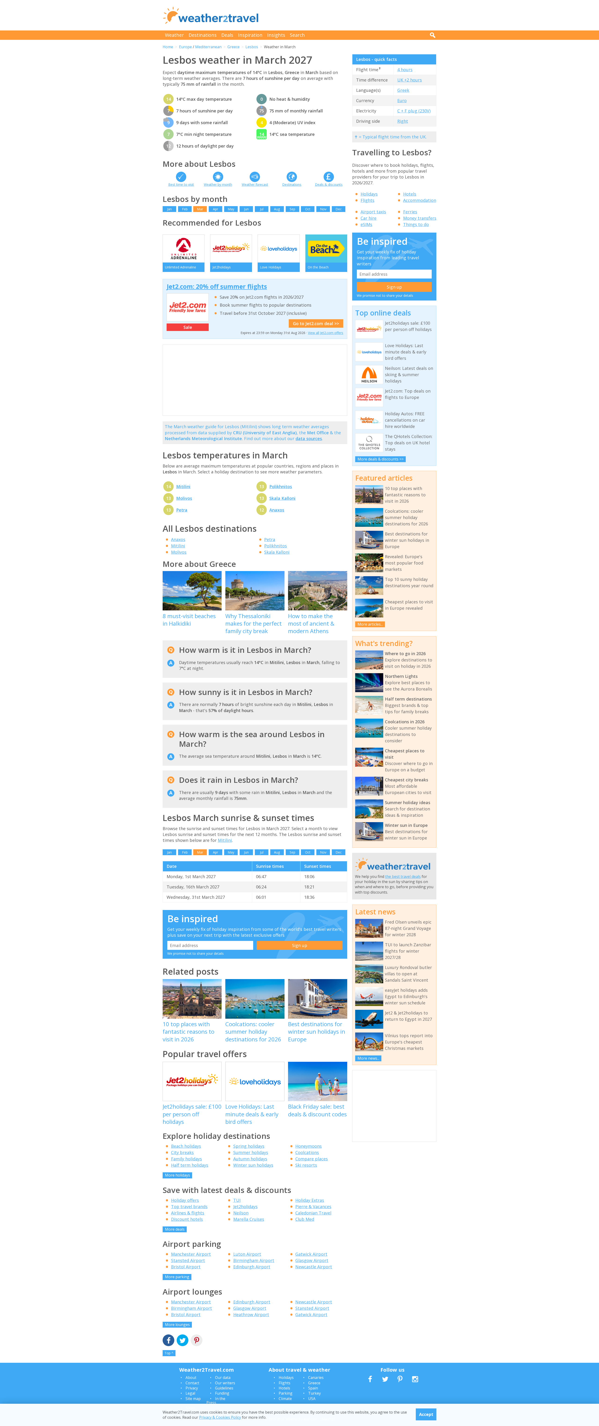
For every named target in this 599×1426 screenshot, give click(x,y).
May (231, 209)
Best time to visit (181, 184)
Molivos (184, 498)
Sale (187, 327)
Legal (190, 1393)
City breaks (182, 1152)
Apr (215, 209)
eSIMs (366, 224)
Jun (246, 209)
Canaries (316, 1377)
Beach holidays (186, 1146)
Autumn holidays (250, 1159)
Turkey (314, 1393)
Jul (261, 209)
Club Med (304, 1219)
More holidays (177, 1175)
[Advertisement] (351, 15)
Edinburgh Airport (251, 1267)
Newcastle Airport (313, 1267)
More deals (175, 1229)
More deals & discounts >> (381, 459)
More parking (177, 1276)
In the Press (215, 1400)
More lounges (177, 1324)
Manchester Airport (191, 1254)
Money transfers (419, 218)
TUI (237, 1200)
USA (311, 1398)
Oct (307, 209)
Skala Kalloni (282, 498)
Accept (426, 1414)
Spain (313, 1388)
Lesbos (251, 46)
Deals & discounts (329, 184)
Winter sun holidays (253, 1165)
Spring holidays (248, 1146)
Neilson (240, 1213)
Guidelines (224, 1388)
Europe (185, 46)
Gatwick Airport (311, 1254)
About (191, 1377)
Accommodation (419, 200)
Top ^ (168, 1353)
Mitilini (183, 486)
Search (297, 35)
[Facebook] (168, 1340)
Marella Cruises (248, 1219)
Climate (285, 1398)
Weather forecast (255, 184)
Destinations (203, 35)
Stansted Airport (188, 1260)
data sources (309, 438)
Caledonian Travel (313, 1213)
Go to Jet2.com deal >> (316, 323)
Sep (292, 209)
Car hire (368, 218)
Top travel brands (189, 1206)
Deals (227, 35)
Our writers (225, 1382)
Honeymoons (308, 1146)
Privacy (192, 1388)
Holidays (369, 194)
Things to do (416, 224)
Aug (277, 209)
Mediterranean (208, 46)
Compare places (311, 1159)
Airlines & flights (187, 1213)
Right (402, 121)
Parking (285, 1393)
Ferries (410, 212)
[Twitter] (182, 1340)
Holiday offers (185, 1200)
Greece (233, 46)
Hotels (409, 194)
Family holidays (186, 1159)
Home (168, 46)
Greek (403, 90)
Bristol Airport (186, 1267)
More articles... (370, 624)
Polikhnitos (280, 486)
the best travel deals (403, 876)
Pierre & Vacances (313, 1206)
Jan (169, 209)
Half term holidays (189, 1165)
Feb (185, 209)
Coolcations (307, 1152)
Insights (276, 35)
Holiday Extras (309, 1200)
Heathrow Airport (251, 1314)
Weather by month (218, 184)
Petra (181, 510)
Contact (192, 1382)
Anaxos (276, 510)
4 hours (405, 69)
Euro (402, 100)
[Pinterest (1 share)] (196, 1340)
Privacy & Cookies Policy (220, 1417)
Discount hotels (187, 1219)
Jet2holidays (245, 1206)
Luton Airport (247, 1254)
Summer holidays (250, 1152)
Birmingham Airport (253, 1260)
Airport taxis (373, 212)
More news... (368, 1058)
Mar (200, 209)
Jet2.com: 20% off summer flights (217, 286)
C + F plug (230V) (414, 111)
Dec (339, 209)
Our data (222, 1377)
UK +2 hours (409, 80)
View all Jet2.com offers (325, 333)
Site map (193, 1398)
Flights (367, 200)
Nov (323, 209)
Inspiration (250, 35)
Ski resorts (306, 1165)
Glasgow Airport (311, 1260)
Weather (174, 35)
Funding (222, 1393)
